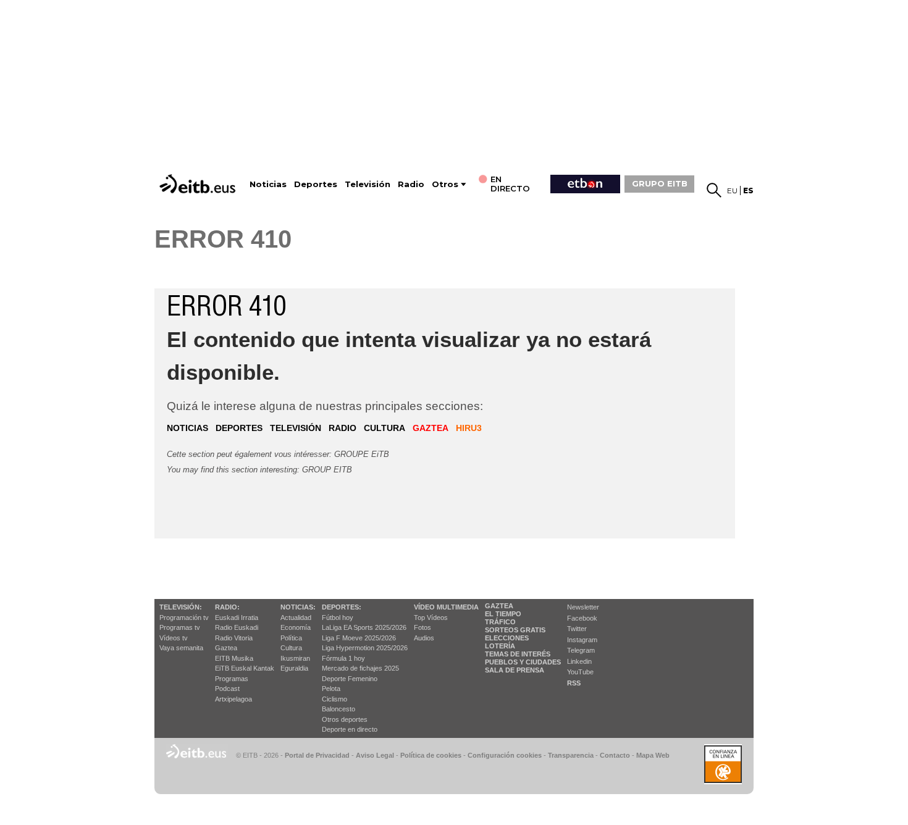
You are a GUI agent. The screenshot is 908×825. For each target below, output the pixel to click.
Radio (411, 184)
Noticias (268, 184)
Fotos (422, 627)
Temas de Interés (517, 654)
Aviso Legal (375, 755)
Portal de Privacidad (317, 755)
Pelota (331, 688)
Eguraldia (294, 668)
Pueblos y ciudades (523, 662)
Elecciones (507, 638)
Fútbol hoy (337, 617)
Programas (231, 678)
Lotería (500, 646)
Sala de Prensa (514, 670)
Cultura (291, 647)
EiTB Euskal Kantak (244, 668)
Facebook (582, 618)
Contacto (615, 755)
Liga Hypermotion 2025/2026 (365, 647)
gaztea (430, 428)
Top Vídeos (431, 617)
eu (732, 190)
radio (342, 428)
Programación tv (184, 617)
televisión (295, 428)
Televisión (367, 184)
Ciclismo (334, 699)
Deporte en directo (349, 729)
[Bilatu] (714, 190)
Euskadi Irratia (236, 617)
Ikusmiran (295, 658)
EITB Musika (234, 658)
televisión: (180, 607)
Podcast (227, 688)
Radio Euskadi (236, 627)
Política (291, 638)
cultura (384, 428)
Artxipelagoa (233, 699)
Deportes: (341, 607)
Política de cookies (430, 755)
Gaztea (226, 647)
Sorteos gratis (515, 630)
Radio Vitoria (234, 638)
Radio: (227, 607)
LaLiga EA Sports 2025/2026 (364, 627)
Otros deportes (345, 719)
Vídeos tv (173, 638)
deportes (239, 428)
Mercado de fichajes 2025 (360, 668)
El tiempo (503, 614)
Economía (295, 627)
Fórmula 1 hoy (343, 658)
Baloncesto (338, 709)
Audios (424, 638)
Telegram (581, 650)
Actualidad (295, 617)
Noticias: (298, 607)
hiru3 (469, 428)
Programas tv (179, 627)
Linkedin (579, 661)
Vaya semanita (181, 647)
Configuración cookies (505, 755)
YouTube (580, 672)
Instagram (582, 639)
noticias (187, 428)
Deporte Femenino (349, 678)
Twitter (577, 628)
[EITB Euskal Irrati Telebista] (198, 184)
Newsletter (583, 607)
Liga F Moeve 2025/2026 (359, 638)
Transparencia (571, 755)
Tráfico (500, 622)
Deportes (315, 184)
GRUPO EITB (659, 183)
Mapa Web (653, 755)
